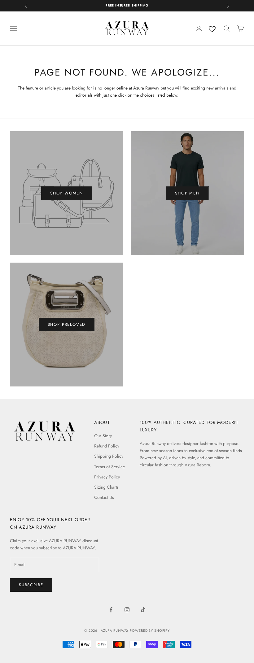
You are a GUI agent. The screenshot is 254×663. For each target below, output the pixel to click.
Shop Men (187, 193)
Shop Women (66, 193)
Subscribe (31, 585)
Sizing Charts (106, 487)
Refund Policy (106, 446)
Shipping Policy (108, 456)
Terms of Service (109, 467)
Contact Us (104, 497)
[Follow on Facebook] (111, 610)
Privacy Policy (107, 477)
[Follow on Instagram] (127, 610)
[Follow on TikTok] (143, 610)
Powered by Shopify (150, 630)
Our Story (103, 436)
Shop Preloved (67, 324)
